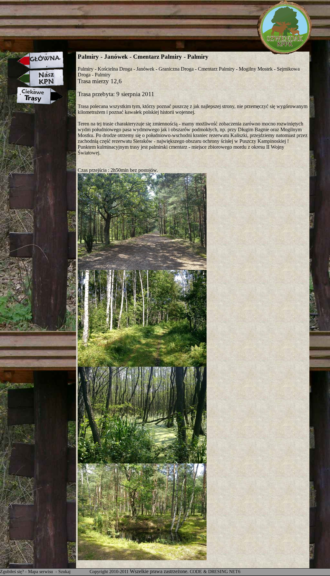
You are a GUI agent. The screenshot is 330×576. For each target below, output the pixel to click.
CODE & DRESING (209, 571)
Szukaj (64, 571)
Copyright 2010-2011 (109, 571)
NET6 (234, 571)
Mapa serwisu (41, 571)
